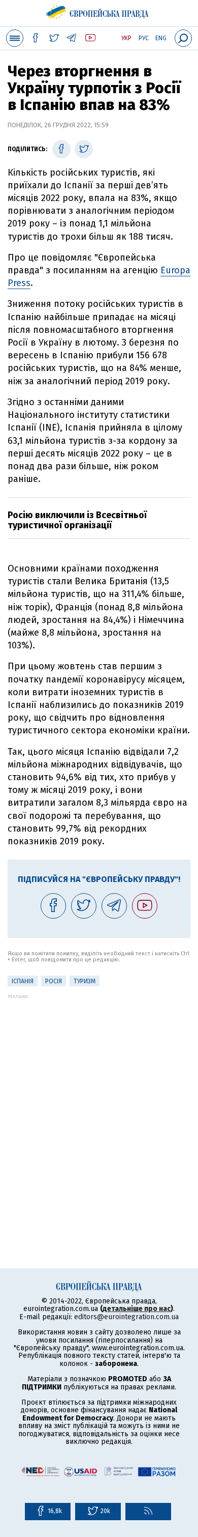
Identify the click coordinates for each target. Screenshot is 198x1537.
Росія (53, 981)
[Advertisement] (99, 1098)
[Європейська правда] (99, 10)
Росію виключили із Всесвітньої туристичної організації (77, 520)
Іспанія (23, 981)
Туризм (84, 981)
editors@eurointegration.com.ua (126, 1317)
